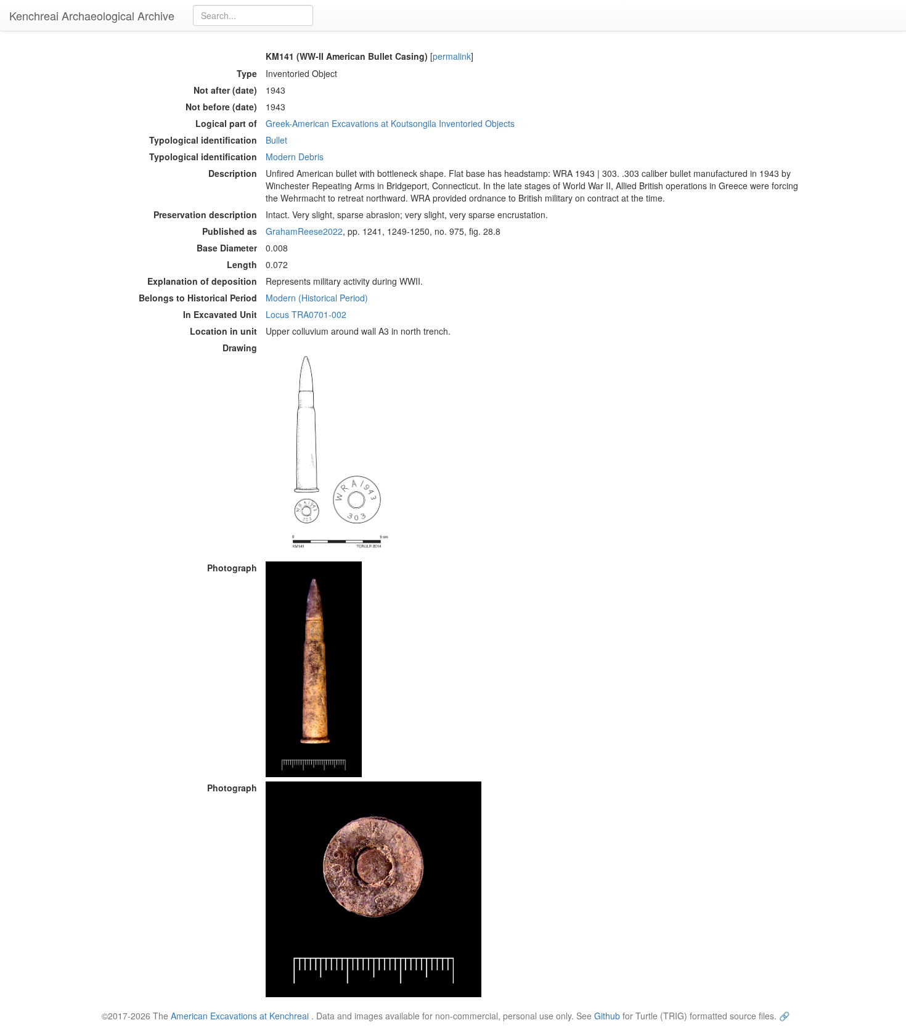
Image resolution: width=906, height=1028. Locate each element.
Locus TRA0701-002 (306, 314)
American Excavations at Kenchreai (240, 1016)
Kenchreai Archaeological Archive (91, 15)
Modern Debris (295, 156)
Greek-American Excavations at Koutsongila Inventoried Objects (390, 123)
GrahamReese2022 (304, 231)
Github (607, 1016)
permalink (452, 56)
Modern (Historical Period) (317, 298)
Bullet (276, 140)
